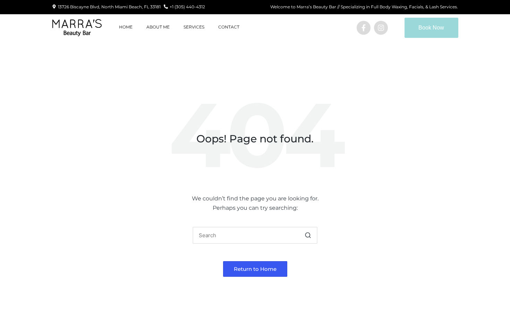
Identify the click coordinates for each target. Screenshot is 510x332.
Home (126, 27)
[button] (308, 235)
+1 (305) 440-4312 (187, 6)
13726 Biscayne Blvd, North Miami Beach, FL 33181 (109, 6)
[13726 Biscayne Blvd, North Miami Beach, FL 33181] (54, 7)
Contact (228, 27)
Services (194, 27)
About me (158, 27)
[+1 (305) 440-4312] (166, 7)
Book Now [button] (431, 28)
